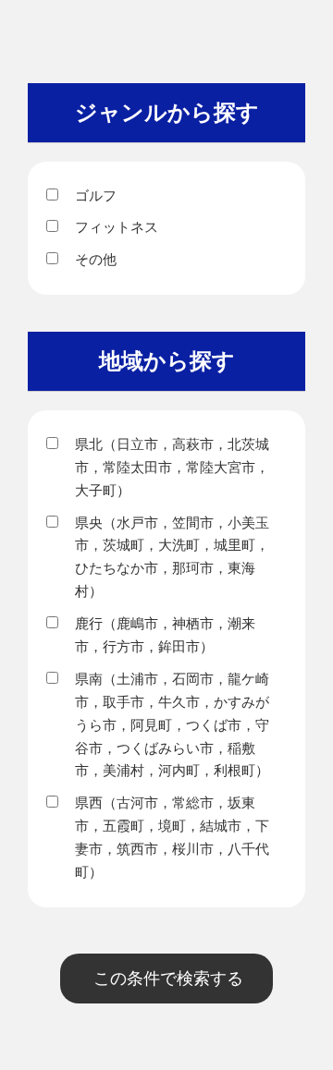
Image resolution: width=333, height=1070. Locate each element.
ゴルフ (96, 195)
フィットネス (116, 227)
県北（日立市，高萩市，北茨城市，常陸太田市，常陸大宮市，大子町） (172, 467)
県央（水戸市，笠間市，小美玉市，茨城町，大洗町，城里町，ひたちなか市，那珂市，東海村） (172, 557)
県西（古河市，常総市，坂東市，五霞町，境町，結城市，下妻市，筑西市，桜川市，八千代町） (172, 837)
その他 (96, 259)
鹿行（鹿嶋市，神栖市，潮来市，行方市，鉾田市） (165, 634)
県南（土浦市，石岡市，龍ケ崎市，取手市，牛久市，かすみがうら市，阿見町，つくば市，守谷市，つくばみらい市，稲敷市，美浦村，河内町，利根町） (172, 725)
